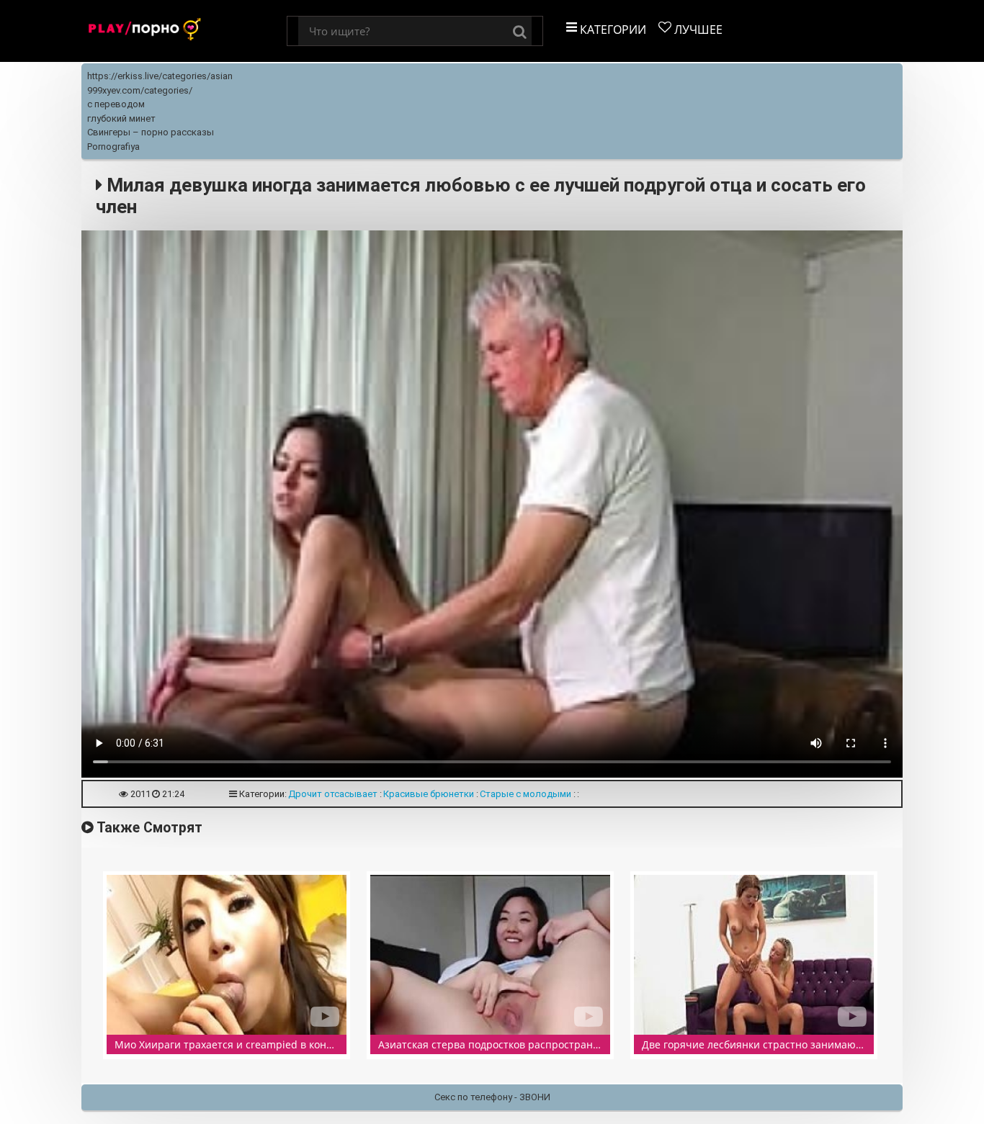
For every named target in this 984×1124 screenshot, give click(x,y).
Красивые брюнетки (428, 793)
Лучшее (697, 29)
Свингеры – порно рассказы (150, 132)
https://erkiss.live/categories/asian (160, 76)
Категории (611, 29)
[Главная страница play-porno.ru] (184, 31)
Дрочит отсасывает (332, 793)
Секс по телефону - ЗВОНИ (492, 1097)
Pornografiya (113, 146)
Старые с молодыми (525, 793)
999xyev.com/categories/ (139, 90)
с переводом (116, 104)
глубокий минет (121, 118)
